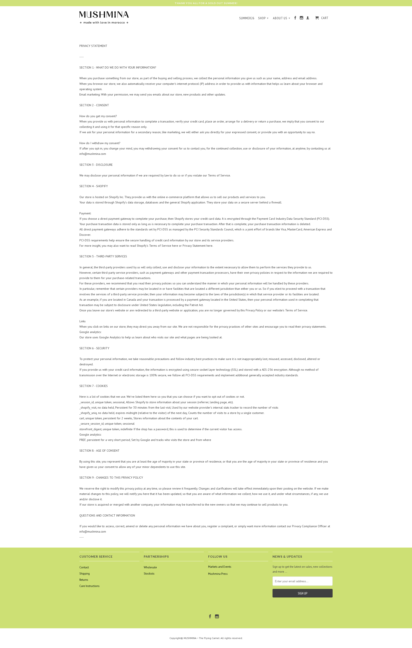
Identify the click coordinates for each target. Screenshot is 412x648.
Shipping (84, 573)
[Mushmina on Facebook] (295, 18)
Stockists (149, 573)
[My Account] (308, 18)
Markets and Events (219, 567)
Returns (83, 580)
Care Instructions (89, 586)
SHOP (263, 18)
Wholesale (150, 567)
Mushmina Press (218, 574)
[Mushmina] (104, 17)
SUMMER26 (246, 18)
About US (281, 18)
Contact (84, 567)
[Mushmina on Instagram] (301, 18)
